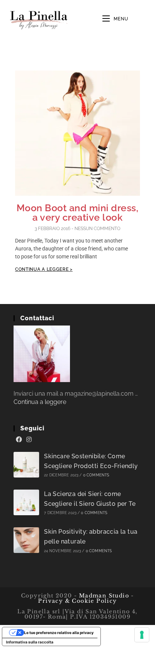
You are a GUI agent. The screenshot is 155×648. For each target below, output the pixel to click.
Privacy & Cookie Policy (77, 600)
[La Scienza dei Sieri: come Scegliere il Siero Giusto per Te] (26, 502)
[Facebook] (19, 440)
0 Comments (96, 475)
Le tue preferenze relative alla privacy (59, 632)
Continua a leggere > (44, 269)
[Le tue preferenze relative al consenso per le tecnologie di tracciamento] (142, 635)
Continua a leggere (40, 401)
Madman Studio (103, 595)
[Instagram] (29, 440)
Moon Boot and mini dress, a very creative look (78, 212)
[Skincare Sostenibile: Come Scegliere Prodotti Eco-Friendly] (26, 465)
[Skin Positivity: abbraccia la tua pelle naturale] (26, 540)
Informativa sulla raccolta (29, 642)
